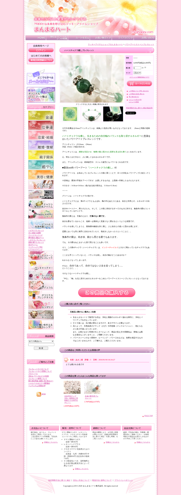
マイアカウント (123, 37)
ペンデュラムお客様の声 (36, 386)
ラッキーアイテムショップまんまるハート (105, 44)
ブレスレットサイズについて (38, 369)
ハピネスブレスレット (36, 230)
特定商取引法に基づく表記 (59, 480)
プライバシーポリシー (123, 480)
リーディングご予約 (35, 247)
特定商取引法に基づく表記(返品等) (139, 108)
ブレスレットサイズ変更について (40, 371)
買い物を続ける (134, 96)
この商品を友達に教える (136, 94)
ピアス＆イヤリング (35, 249)
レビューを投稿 (134, 102)
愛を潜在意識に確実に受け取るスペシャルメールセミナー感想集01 (40, 382)
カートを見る (79, 37)
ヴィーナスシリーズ (35, 235)
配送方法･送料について (102, 480)
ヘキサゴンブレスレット (36, 240)
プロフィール (33, 374)
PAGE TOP (148, 416)
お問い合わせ (145, 37)
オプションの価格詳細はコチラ (139, 77)
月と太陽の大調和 (34, 233)
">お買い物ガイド (101, 37)
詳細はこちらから (51, 442)
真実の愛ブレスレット (36, 242)
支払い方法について (81, 480)
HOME (35, 37)
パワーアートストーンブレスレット (139, 44)
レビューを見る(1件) (135, 99)
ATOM (43, 394)
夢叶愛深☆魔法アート (36, 238)
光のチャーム (33, 245)
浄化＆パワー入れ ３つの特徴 (57, 37)
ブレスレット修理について (37, 378)
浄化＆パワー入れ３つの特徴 (38, 376)
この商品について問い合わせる (139, 91)
